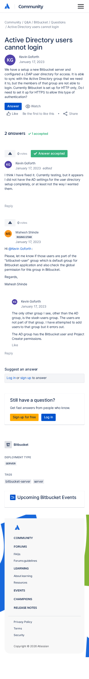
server (38, 481)
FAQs (17, 554)
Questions (58, 22)
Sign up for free (24, 417)
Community (30, 6)
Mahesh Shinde (27, 232)
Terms (18, 628)
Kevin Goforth (29, 57)
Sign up (25, 378)
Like (15, 345)
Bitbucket (41, 22)
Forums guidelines (25, 560)
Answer (13, 106)
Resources (20, 582)
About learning (23, 576)
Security (19, 635)
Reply (9, 206)
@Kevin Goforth (19, 249)
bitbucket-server (17, 481)
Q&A (27, 22)
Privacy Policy (23, 622)
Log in (11, 378)
